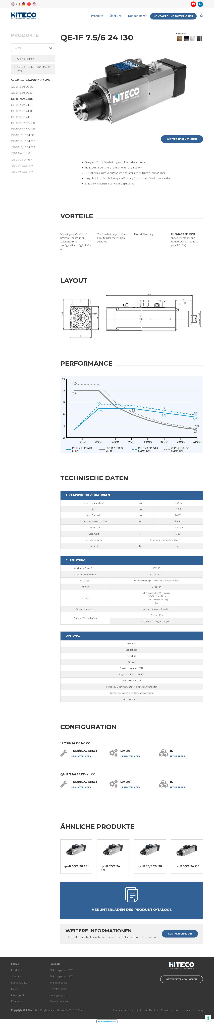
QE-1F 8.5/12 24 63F (23, 129)
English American (34, 4)
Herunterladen (81, 756)
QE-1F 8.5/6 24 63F (22, 116)
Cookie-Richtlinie (149, 1010)
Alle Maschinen (25, 58)
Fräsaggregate (57, 995)
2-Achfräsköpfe (58, 988)
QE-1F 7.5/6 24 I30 (22, 98)
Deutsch (23, 4)
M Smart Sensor (59, 982)
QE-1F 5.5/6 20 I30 (22, 86)
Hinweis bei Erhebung (107, 1021)
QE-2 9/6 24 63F (20, 153)
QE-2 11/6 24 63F (21, 159)
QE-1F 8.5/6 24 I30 (22, 110)
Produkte (97, 15)
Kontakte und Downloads (173, 16)
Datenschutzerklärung (125, 1010)
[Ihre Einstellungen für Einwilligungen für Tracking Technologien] (208, 1018)
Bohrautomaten (58, 1001)
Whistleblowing (194, 1010)
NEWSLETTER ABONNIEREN (181, 979)
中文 (29, 4)
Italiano (18, 4)
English (13, 4)
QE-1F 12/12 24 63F (23, 147)
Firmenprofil (18, 995)
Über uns (116, 15)
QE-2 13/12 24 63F (22, 165)
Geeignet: (181, 33)
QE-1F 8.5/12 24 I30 (23, 122)
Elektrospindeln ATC (61, 970)
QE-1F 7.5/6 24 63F (22, 104)
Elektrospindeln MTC (61, 976)
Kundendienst (137, 15)
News (14, 988)
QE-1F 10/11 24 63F (23, 141)
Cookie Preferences (172, 1010)
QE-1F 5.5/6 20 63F (22, 92)
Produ (14, 970)
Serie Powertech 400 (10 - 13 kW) (33, 68)
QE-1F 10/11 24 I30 (22, 135)
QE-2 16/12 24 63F (22, 171)
